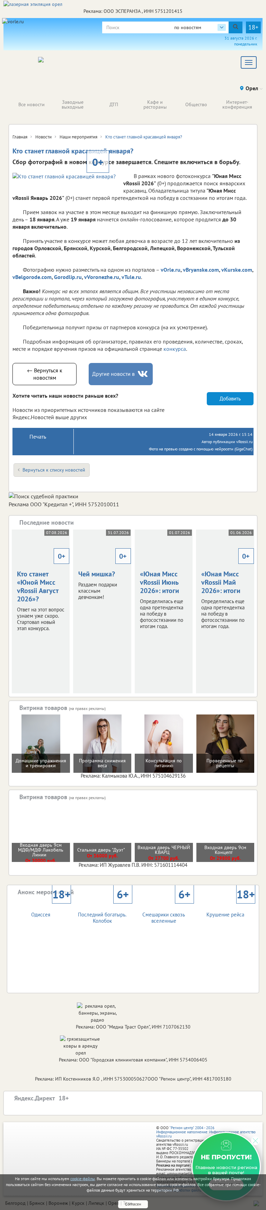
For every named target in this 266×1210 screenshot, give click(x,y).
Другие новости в (113, 373)
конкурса (174, 348)
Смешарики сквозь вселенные (166, 911)
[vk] (143, 374)
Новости (43, 137)
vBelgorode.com (32, 276)
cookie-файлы (82, 1178)
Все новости (31, 104)
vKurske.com (236, 269)
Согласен (133, 1204)
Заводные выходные (72, 104)
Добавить (230, 398)
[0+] (64, 176)
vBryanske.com (201, 269)
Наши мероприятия (78, 137)
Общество (196, 104)
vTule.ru (131, 276)
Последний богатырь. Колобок (103, 911)
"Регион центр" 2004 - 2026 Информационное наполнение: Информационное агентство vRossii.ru (206, 1132)
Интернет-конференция (237, 104)
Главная (19, 137)
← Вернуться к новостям (44, 374)
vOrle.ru (170, 269)
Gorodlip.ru (68, 276)
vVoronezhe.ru (101, 276)
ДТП (113, 104)
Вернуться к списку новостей (54, 470)
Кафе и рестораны (155, 104)
